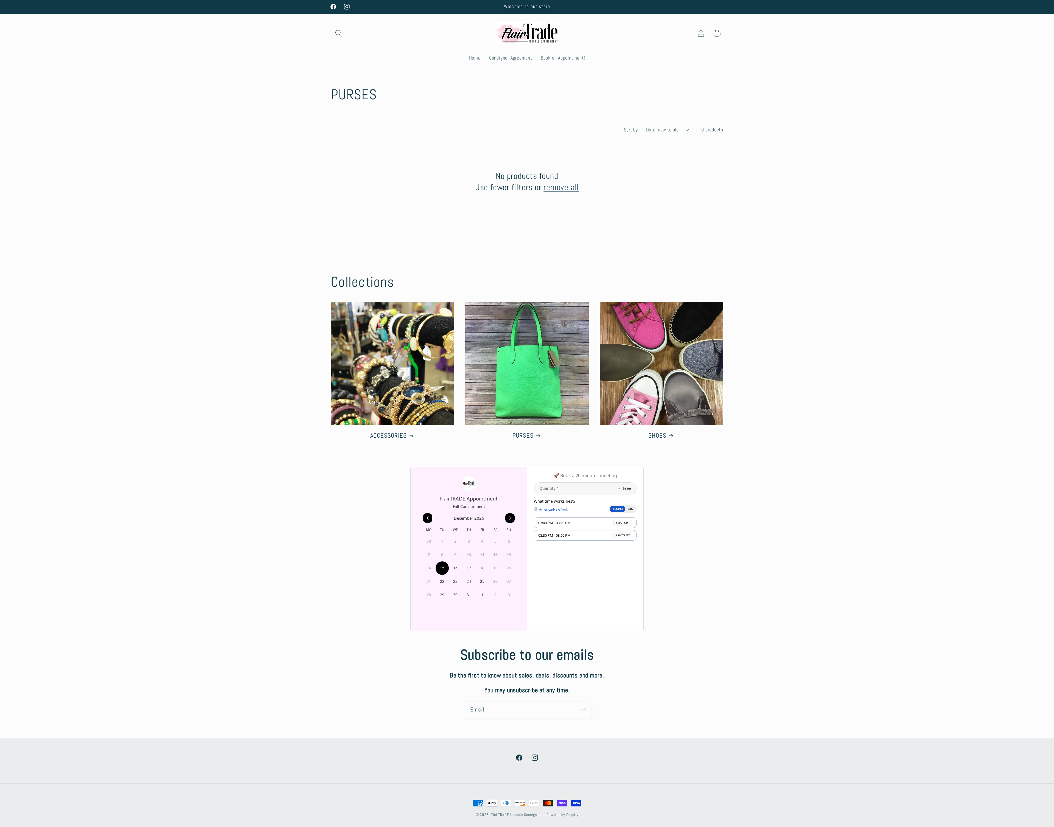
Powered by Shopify (562, 814)
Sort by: (631, 129)
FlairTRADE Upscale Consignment (518, 814)
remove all (561, 187)
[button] (338, 33)
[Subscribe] (583, 710)
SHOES (657, 435)
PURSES (523, 435)
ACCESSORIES (388, 435)
